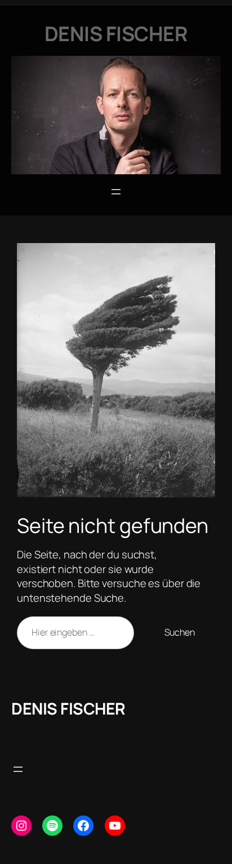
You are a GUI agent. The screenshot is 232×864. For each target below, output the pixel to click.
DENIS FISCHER (68, 709)
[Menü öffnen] (116, 192)
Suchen (179, 632)
